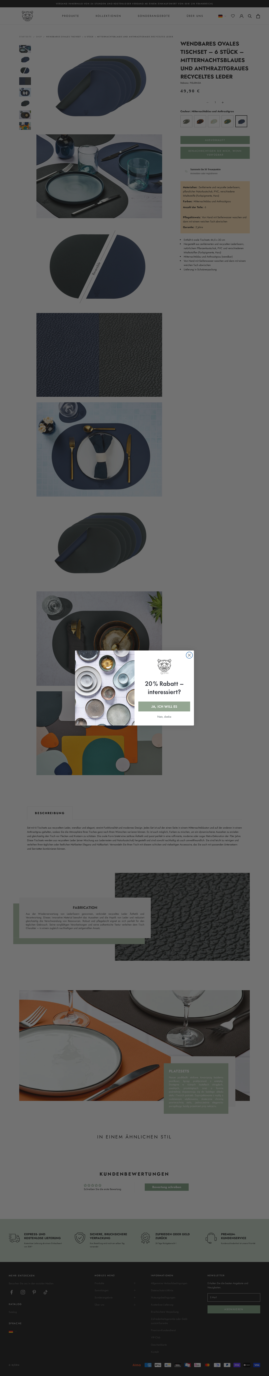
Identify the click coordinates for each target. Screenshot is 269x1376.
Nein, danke (164, 717)
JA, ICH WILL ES (164, 706)
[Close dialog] (189, 655)
